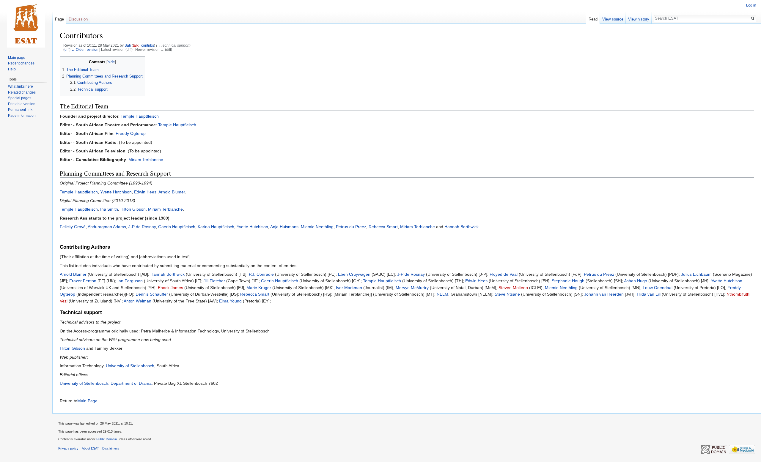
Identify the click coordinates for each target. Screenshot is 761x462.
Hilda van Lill (649, 294)
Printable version (21, 104)
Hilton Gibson (133, 209)
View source (612, 19)
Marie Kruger (258, 287)
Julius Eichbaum (696, 274)
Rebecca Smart (383, 226)
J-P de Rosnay (142, 226)
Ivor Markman (349, 287)
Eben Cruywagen (354, 274)
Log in (751, 5)
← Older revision (84, 49)
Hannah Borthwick (461, 226)
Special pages (19, 98)
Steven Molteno (513, 287)
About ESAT (90, 448)
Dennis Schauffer (152, 294)
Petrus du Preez (351, 226)
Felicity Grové (73, 226)
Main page (16, 58)
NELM (442, 294)
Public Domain (106, 439)
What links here (20, 86)
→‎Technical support (173, 45)
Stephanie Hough (568, 280)
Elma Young (230, 301)
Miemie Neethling (317, 226)
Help (12, 69)
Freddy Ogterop (131, 133)
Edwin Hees (145, 192)
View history (638, 19)
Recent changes (21, 63)
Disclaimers (110, 448)
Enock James (170, 287)
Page (59, 19)
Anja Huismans (284, 226)
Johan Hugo (635, 280)
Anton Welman (137, 301)
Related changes (22, 92)
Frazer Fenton (82, 280)
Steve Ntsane (507, 294)
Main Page (87, 400)
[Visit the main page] (26, 24)
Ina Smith (109, 209)
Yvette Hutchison (116, 192)
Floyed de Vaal (504, 274)
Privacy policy (68, 448)
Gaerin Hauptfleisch (176, 226)
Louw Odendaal (657, 287)
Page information (22, 115)
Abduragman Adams (107, 226)
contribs (147, 45)
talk (136, 45)
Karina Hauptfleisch (216, 226)
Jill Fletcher (214, 280)
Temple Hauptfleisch (140, 116)
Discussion (78, 19)
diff (67, 49)
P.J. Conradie (261, 274)
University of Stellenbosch (130, 365)
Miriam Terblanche (145, 159)
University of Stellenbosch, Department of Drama (106, 383)
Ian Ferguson (130, 280)
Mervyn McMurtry (412, 287)
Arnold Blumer (171, 192)
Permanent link (20, 110)
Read (593, 19)
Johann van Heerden (604, 294)
